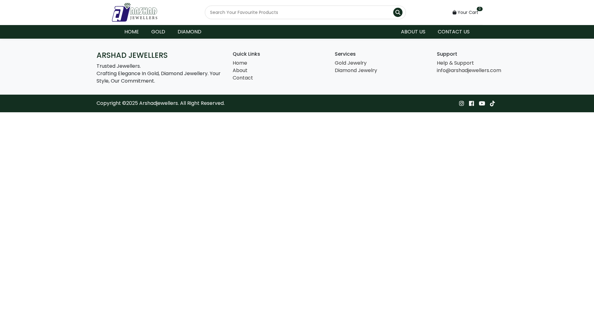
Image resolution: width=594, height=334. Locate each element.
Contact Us (454, 31)
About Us (413, 31)
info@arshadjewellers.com (469, 70)
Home (131, 31)
